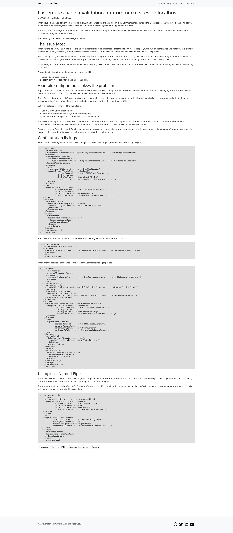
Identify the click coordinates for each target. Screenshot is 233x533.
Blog (169, 3)
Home (162, 3)
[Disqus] (116, 479)
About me (177, 3)
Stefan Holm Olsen (48, 3)
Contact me (189, 3)
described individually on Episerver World (96, 93)
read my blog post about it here (118, 25)
